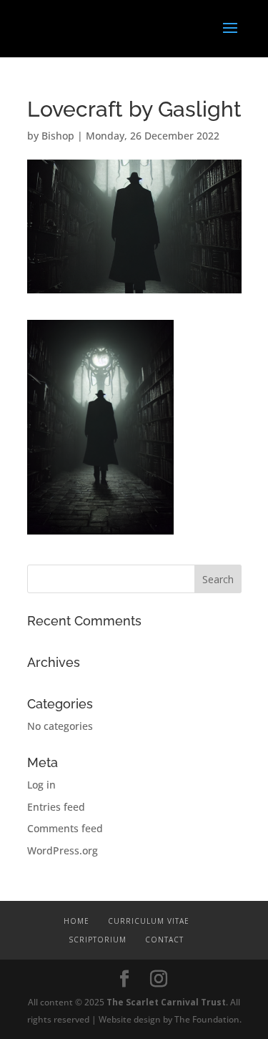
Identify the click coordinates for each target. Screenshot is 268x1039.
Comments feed (65, 828)
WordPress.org (62, 850)
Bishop (57, 135)
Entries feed (56, 807)
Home (76, 921)
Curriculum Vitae (148, 921)
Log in (41, 784)
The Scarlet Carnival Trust (166, 1002)
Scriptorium (97, 940)
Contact (164, 940)
